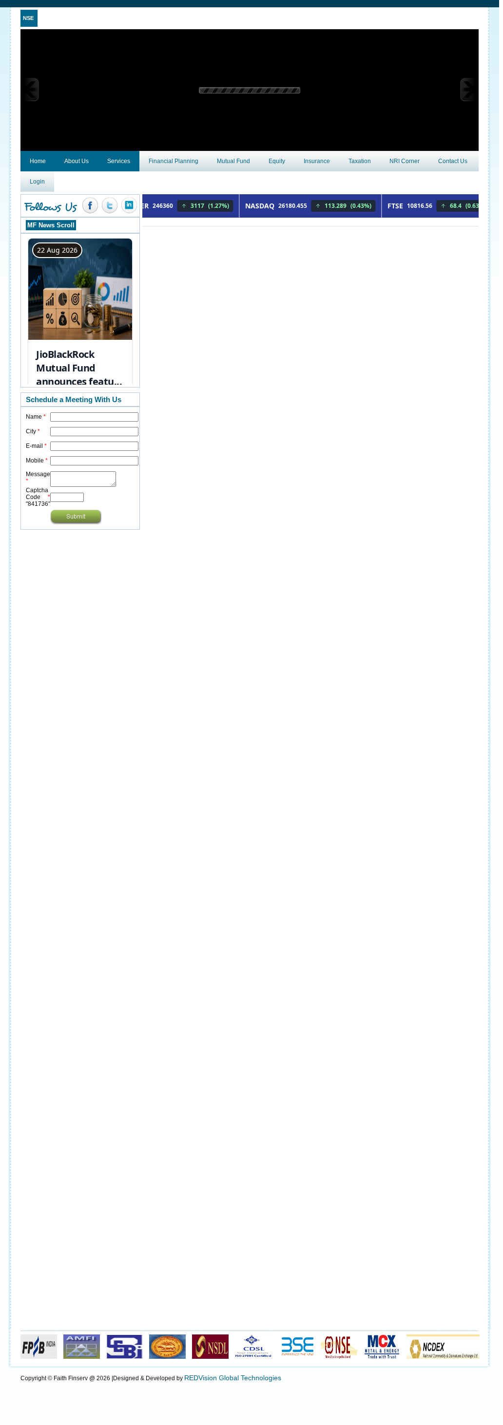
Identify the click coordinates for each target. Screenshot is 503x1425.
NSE (28, 18)
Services (118, 161)
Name (36, 416)
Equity (277, 161)
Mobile (37, 460)
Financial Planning (173, 161)
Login (37, 181)
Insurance (317, 161)
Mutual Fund (233, 161)
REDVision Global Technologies (232, 1378)
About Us (76, 161)
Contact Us (452, 161)
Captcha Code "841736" (38, 497)
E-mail (36, 446)
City (33, 431)
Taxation (359, 161)
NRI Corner (404, 161)
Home (38, 161)
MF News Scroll (51, 225)
